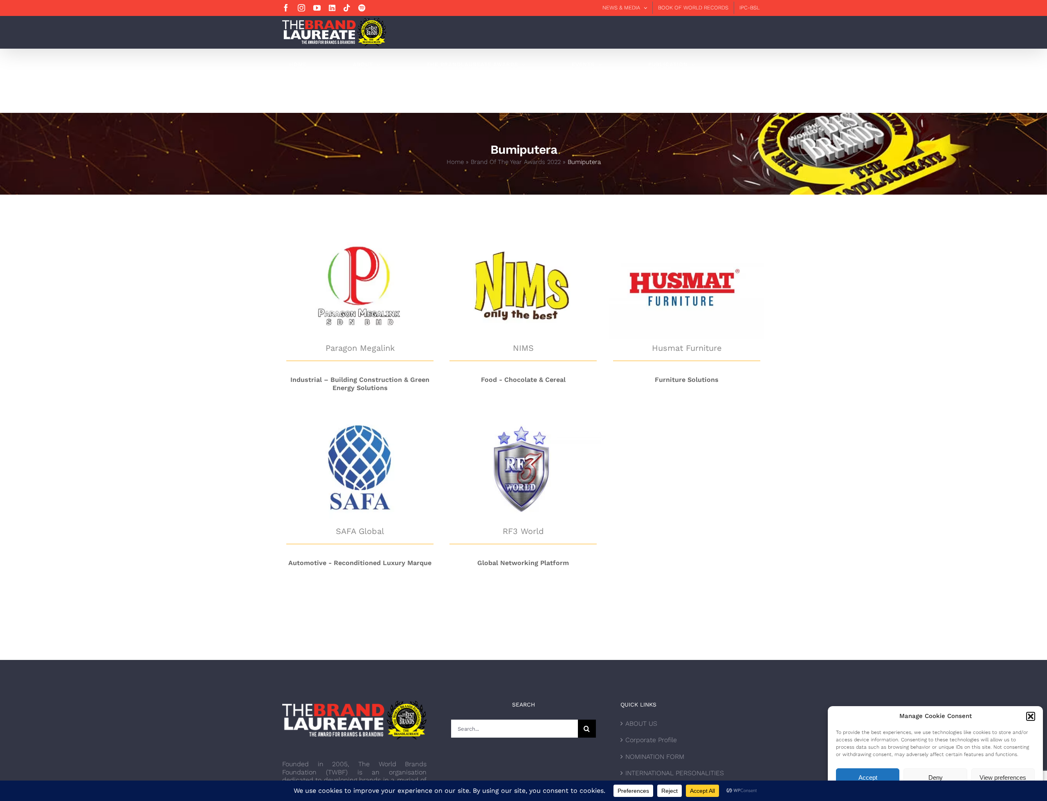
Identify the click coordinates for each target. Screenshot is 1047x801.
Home (455, 162)
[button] (1031, 716)
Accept (867, 777)
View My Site (360, 238)
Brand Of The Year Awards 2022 (516, 162)
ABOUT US (641, 723)
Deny (935, 777)
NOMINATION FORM (654, 757)
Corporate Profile (651, 740)
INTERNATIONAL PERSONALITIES (674, 773)
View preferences (1003, 777)
